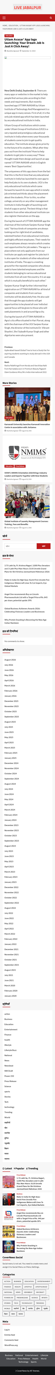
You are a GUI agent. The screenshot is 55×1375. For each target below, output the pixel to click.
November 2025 (11, 706)
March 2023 (9, 872)
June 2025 (9, 732)
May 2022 (8, 923)
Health (35, 1358)
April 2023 (9, 866)
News (6, 1060)
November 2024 (11, 768)
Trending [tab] (33, 1168)
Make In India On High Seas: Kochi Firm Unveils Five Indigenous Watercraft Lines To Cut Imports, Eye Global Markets (26, 583)
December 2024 (11, 763)
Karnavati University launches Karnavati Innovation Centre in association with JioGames (27, 426)
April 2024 (9, 804)
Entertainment (10, 1029)
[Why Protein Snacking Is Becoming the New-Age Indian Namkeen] (9, 1246)
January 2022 (10, 944)
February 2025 (10, 753)
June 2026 (9, 670)
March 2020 (9, 985)
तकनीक (7, 1133)
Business (8, 1019)
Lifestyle (44, 1355)
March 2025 (9, 747)
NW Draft (8, 1071)
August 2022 (10, 908)
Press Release (20, 466)
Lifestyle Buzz (10, 1050)
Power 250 (9, 1076)
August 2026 (10, 660)
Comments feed (11, 1340)
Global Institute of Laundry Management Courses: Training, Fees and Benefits (26, 523)
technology (9, 1107)
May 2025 (8, 737)
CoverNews (21, 1370)
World (7, 1117)
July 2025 (8, 727)
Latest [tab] (8, 1168)
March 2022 (9, 934)
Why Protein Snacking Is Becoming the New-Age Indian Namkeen (25, 621)
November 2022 (11, 892)
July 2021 (8, 975)
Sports (34, 1362)
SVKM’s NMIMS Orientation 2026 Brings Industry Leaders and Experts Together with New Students (26, 474)
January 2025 (10, 758)
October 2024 (10, 773)
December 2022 (11, 887)
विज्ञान (6, 1148)
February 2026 (10, 691)
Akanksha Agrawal (13, 51)
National (8, 1055)
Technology (23, 1362)
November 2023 (11, 830)
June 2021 (9, 980)
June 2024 (9, 794)
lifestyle (7, 1045)
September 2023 (11, 841)
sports (7, 1091)
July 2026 (8, 665)
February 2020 (10, 990)
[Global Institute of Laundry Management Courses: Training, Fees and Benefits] (27, 501)
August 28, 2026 (26, 431)
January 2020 (10, 996)
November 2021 (11, 954)
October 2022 (10, 897)
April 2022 (9, 928)
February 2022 (10, 939)
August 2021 (10, 970)
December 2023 (11, 825)
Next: (25, 367)
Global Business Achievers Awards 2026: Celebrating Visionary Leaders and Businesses (24, 610)
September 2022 (11, 903)
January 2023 (10, 882)
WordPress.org (11, 1345)
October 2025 (10, 711)
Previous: (27, 352)
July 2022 (8, 913)
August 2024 (10, 784)
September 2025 (11, 716)
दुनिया (6, 1138)
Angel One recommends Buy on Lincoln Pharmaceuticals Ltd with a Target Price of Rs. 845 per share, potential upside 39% (26, 597)
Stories (7, 1097)
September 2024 (11, 778)
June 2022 (9, 918)
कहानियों (7, 1122)
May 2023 (8, 861)
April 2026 (9, 680)
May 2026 (8, 675)
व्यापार (6, 1153)
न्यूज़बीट (7, 1143)
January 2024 (10, 820)
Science (7, 1086)
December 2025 (11, 701)
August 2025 (10, 722)
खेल (5, 1128)
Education (9, 36)
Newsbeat (8, 1065)
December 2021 (11, 949)
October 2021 (10, 959)
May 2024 (8, 799)
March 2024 (9, 810)
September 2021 (11, 965)
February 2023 (10, 877)
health (7, 1040)
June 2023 (9, 856)
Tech (6, 1102)
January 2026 (10, 696)
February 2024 (10, 815)
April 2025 (9, 742)
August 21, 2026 (26, 528)
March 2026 (9, 685)
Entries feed (9, 1335)
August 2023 (10, 846)
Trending (8, 1112)
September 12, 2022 (29, 51)
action (7, 1014)
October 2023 (10, 835)
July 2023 (8, 851)
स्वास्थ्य (6, 1159)
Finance (7, 1034)
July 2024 (8, 789)
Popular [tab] (19, 1168)
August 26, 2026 (26, 479)
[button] (5, 17)
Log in (7, 1329)
